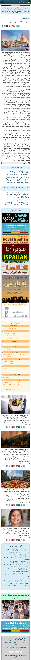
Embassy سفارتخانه (16, 331)
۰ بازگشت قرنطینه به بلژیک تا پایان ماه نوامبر (19, 566)
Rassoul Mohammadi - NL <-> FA (12, 389)
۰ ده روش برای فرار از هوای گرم (22, 578)
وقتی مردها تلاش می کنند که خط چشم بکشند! (16, 179)
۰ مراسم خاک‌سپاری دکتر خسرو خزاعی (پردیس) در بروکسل (17, 549)
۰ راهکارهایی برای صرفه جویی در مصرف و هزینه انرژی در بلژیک (16, 561)
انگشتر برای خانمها (23, 199)
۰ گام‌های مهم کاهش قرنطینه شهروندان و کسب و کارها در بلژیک (16, 563)
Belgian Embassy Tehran (10, 335)
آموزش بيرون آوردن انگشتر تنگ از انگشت (17, 193)
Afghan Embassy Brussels (10, 333)
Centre (5, 368)
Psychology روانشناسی (16, 352)
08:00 (16, 163)
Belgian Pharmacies (8, 349)
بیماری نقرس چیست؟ (22, 196)
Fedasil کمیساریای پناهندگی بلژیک (11, 328)
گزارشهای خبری (15, 546)
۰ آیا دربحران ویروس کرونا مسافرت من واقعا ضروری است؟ (17, 568)
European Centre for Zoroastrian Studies (14, 372)
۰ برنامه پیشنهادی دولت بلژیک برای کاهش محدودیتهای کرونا (16, 564)
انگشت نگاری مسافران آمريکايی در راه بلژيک (16, 202)
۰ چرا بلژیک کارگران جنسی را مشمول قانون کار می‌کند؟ (17, 554)
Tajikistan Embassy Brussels (10, 338)
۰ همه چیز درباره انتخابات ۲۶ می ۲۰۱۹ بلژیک (19, 583)
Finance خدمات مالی (16, 341)
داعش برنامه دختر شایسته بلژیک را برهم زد (16, 177)
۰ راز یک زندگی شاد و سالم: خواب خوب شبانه (19, 552)
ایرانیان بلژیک (23, 2)
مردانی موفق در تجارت (22, 201)
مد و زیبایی (25, 18)
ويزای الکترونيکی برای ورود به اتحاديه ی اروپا (16, 204)
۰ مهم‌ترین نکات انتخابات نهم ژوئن (21, 556)
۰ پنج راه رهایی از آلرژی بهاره (23, 587)
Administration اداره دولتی (16, 325)
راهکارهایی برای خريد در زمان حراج (18, 171)
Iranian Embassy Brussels (10, 337)
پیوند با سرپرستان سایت (10, 643)
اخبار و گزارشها (20, 639)
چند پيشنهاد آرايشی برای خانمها (20, 173)
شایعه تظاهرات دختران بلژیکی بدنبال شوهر (15, 597)
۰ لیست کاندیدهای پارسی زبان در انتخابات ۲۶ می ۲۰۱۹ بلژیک (16, 580)
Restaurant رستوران (16, 359)
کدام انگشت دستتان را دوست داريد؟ (18, 197)
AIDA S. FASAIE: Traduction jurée (12, 384)
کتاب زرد (10, 639)
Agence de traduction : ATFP (11, 382)
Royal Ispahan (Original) (9, 363)
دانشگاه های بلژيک (11, 641)
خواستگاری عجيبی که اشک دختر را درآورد (17, 194)
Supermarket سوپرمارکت (16, 374)
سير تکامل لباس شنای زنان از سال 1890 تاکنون (16, 181)
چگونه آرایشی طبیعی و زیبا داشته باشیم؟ (17, 182)
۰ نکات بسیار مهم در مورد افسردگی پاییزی (20, 573)
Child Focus (6, 370)
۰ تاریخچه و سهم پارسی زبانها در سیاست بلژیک (19, 582)
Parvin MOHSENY (8, 356)
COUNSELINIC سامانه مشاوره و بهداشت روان (14, 354)
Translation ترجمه (16, 380)
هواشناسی (22, 641)
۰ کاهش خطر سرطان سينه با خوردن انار (21, 571)
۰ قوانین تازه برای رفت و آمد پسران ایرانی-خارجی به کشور (17, 585)
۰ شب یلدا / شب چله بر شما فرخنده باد (21, 551)
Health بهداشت (16, 346)
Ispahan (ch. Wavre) (8, 361)
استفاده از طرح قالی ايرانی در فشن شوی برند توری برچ (16, 175)
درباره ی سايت (22, 642)
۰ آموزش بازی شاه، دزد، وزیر (23, 569)
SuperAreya (6, 377)
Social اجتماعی (16, 366)
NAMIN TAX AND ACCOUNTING (12, 344)
